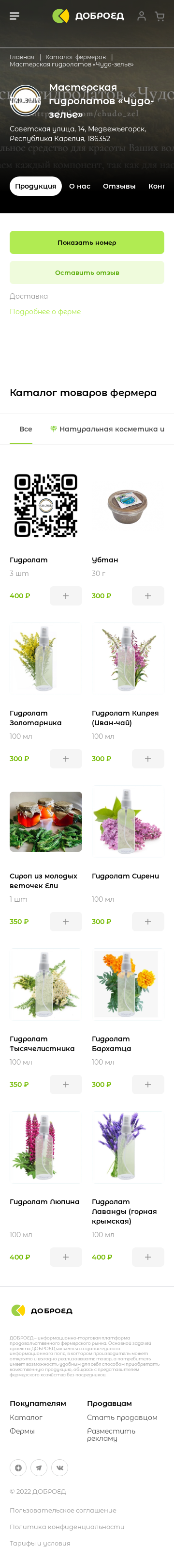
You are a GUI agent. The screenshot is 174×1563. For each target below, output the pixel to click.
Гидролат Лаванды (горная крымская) (124, 1211)
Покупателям (38, 1403)
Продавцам (109, 1403)
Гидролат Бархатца (111, 1044)
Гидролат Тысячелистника (42, 1044)
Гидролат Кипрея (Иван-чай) (125, 718)
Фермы (22, 1431)
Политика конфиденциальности (67, 1526)
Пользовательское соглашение (63, 1510)
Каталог (26, 1417)
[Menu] (14, 16)
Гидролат (29, 560)
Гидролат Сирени (125, 876)
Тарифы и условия (40, 1543)
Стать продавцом (122, 1417)
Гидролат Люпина (45, 1201)
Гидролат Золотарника (36, 718)
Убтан (105, 560)
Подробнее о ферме (45, 311)
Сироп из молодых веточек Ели (43, 881)
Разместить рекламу (111, 1435)
